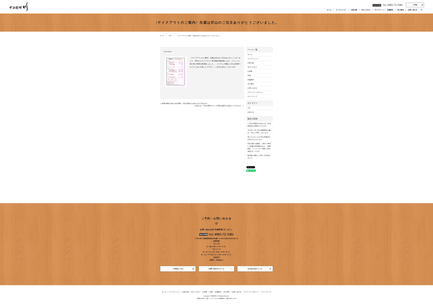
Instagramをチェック (255, 269)
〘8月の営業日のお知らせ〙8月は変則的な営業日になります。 (259, 125)
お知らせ (251, 112)
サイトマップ (252, 96)
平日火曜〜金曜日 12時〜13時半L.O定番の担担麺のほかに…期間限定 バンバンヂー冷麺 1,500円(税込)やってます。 (259, 147)
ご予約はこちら (177, 269)
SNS (170, 35)
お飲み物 (354, 10)
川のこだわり (366, 10)
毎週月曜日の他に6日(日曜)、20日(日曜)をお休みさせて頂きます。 (185, 103)
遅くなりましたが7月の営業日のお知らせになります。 (259, 138)
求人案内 (400, 10)
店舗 (249, 75)
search (421, 10)
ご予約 (415, 5)
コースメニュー (341, 10)
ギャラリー (379, 10)
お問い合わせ (412, 10)
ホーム (329, 10)
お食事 (250, 71)
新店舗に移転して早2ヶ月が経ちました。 (259, 157)
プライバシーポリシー (255, 92)
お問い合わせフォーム (216, 269)
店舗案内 (390, 10)
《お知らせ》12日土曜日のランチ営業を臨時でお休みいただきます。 (217, 106)
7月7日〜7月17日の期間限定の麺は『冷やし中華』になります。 (259, 131)
